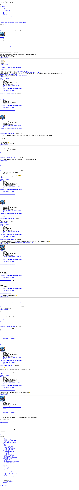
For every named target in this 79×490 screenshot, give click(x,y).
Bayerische (2, 99)
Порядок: (28, 429)
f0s (5, 24)
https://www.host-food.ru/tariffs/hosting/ (23, 71)
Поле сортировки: (15, 429)
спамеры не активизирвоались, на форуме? (13, 22)
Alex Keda (2, 37)
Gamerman (2, 180)
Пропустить (2, 6)
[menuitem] (7, 10)
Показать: (3, 429)
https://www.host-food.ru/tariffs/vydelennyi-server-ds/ (9, 74)
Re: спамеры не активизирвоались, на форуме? (11, 88)
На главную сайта (3, 485)
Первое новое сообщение (5, 30)
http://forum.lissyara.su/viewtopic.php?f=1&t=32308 (24, 242)
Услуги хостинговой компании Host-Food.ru (10, 67)
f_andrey (1, 79)
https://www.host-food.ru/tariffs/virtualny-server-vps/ (35, 72)
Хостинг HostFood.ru (4, 64)
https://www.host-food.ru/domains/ (21, 75)
